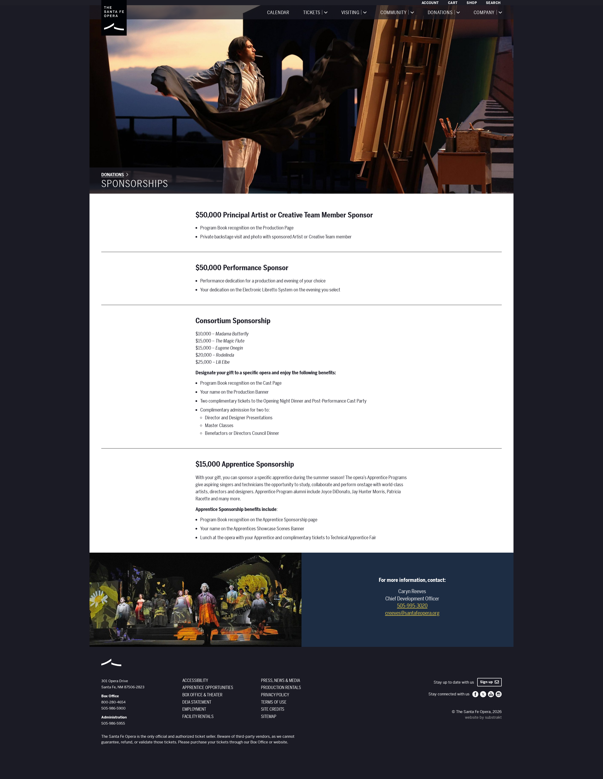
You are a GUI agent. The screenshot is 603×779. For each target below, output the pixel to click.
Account (430, 3)
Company (484, 12)
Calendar (278, 12)
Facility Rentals (198, 716)
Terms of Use (273, 702)
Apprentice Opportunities (207, 687)
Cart (453, 3)
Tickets (311, 12)
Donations (440, 12)
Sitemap (268, 716)
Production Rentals (281, 687)
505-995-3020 (412, 605)
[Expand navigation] (325, 12)
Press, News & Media (280, 680)
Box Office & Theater (202, 695)
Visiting (350, 12)
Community (393, 12)
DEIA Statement (196, 702)
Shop (472, 3)
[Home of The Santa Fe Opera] (114, 17)
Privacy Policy (275, 695)
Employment (194, 709)
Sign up (487, 682)
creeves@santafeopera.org (412, 613)
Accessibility (195, 680)
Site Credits (272, 709)
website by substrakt (483, 717)
